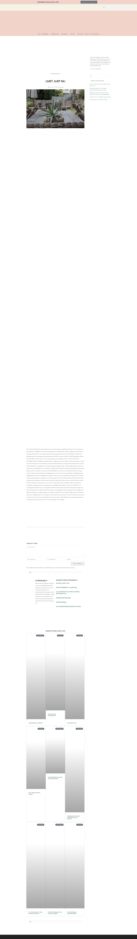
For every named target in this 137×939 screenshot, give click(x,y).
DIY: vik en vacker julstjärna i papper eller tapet (102, 97)
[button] (47, 535)
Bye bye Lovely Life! (62, 583)
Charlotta (91, 99)
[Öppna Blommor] (68, 34)
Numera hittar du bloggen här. (95, 68)
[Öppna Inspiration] (59, 34)
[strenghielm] (97, 47)
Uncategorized (61, 87)
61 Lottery (91, 84)
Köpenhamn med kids (63, 598)
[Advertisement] (68, 22)
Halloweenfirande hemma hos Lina (68, 606)
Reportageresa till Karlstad (66, 587)
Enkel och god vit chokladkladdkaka (102, 94)
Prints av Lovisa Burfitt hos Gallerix (100, 99)
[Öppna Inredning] (49, 34)
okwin (90, 97)
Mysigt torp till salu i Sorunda (101, 90)
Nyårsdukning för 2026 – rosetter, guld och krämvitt (73, 817)
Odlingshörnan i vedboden (36, 723)
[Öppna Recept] (75, 34)
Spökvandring (61, 602)
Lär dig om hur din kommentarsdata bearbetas (64, 567)
